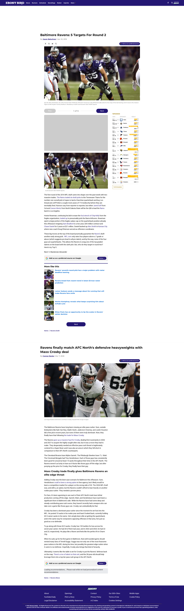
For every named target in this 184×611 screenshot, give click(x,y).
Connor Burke (48, 356)
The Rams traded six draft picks (69, 197)
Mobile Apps (134, 593)
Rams (102, 208)
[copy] (56, 43)
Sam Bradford (68, 224)
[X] (172, 2)
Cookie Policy (135, 597)
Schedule (42, 3)
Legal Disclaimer (50, 601)
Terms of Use (114, 597)
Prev (50, 111)
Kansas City (102, 226)
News (28, 3)
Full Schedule (118, 187)
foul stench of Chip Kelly (90, 216)
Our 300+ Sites (114, 593)
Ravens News (55, 578)
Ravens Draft (54, 331)
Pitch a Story (69, 597)
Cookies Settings (115, 601)
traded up (63, 218)
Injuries (66, 3)
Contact (94, 593)
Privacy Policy (96, 597)
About (46, 593)
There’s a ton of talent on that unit (66, 554)
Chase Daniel (49, 226)
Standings (51, 3)
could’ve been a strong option (65, 482)
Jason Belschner (49, 39)
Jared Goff (97, 206)
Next (102, 111)
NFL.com (67, 236)
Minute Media (34, 605)
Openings (68, 593)
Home (46, 331)
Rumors (34, 3)
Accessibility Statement (74, 601)
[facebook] (168, 2)
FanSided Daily (50, 597)
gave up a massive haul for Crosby (67, 440)
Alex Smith (92, 226)
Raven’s (97, 234)
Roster (59, 3)
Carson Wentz (55, 208)
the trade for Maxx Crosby (74, 435)
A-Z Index (94, 601)
